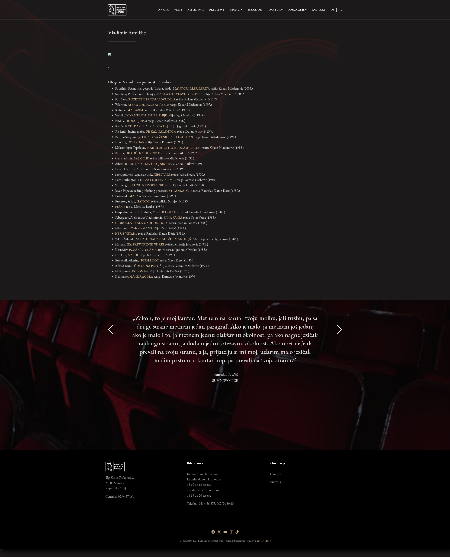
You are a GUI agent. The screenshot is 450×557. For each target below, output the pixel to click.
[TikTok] (237, 532)
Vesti (178, 9)
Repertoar (195, 9)
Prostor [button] (274, 9)
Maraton (255, 9)
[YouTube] (225, 532)
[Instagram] (231, 532)
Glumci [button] (235, 9)
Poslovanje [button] (296, 9)
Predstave (216, 9)
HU (340, 9)
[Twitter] (219, 532)
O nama (163, 9)
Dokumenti (276, 474)
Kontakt (319, 9)
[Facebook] (213, 532)
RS (333, 9)
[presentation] (110, 374)
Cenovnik (274, 482)
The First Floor (263, 540)
